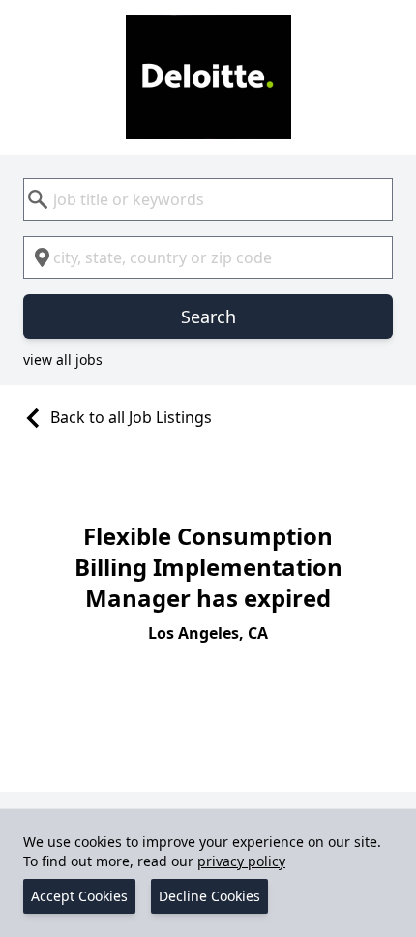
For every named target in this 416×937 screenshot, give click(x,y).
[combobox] (208, 199)
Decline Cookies (209, 896)
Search (208, 316)
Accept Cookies (79, 896)
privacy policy (241, 861)
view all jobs (63, 359)
